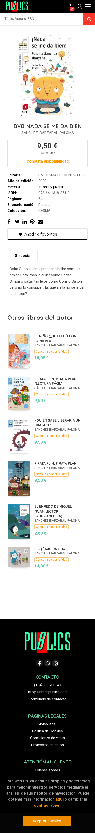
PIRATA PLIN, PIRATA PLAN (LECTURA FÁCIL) (55, 381)
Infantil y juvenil (50, 187)
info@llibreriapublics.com (48, 692)
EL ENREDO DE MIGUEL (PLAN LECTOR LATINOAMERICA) (53, 511)
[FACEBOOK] (39, 663)
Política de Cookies (47, 731)
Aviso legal (47, 724)
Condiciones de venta (47, 738)
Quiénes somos (47, 770)
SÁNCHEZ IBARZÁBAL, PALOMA (47, 133)
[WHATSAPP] (47, 663)
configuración (47, 805)
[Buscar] (89, 19)
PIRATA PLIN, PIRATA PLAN (55, 463)
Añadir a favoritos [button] (40, 234)
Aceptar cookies (47, 820)
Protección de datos (47, 745)
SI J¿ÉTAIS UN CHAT (50, 549)
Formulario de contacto (47, 699)
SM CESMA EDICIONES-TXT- (61, 175)
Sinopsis (22, 255)
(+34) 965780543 (47, 685)
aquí (60, 799)
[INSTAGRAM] (55, 663)
